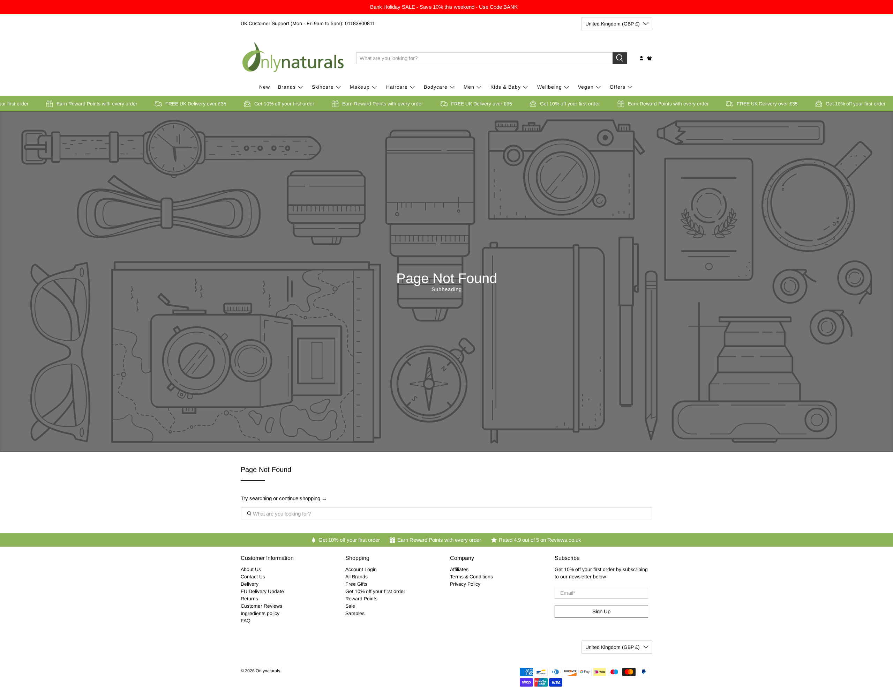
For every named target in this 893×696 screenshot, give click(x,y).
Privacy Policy (465, 584)
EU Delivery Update (262, 591)
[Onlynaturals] (293, 58)
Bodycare (436, 87)
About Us (251, 569)
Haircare (397, 87)
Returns (249, 598)
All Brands (356, 576)
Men (469, 87)
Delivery (249, 584)
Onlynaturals (268, 670)
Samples (355, 613)
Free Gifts (356, 584)
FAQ (245, 620)
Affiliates (459, 569)
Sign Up (601, 611)
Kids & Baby (505, 87)
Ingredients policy (260, 613)
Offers (617, 87)
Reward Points (361, 598)
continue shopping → (303, 498)
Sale (350, 606)
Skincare (323, 87)
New (264, 87)
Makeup (360, 87)
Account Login (361, 569)
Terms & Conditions (471, 576)
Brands (287, 87)
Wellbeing (549, 87)
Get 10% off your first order (375, 591)
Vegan (586, 87)
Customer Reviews (261, 606)
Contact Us (253, 576)
